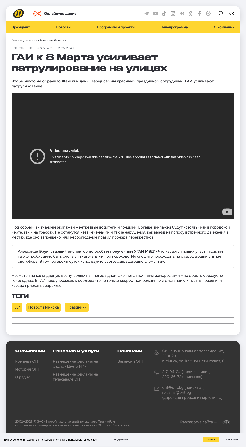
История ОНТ (27, 369)
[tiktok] (164, 13)
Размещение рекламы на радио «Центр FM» (75, 364)
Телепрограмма (174, 27)
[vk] (182, 13)
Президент (21, 27)
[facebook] (199, 13)
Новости (63, 27)
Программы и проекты (116, 27)
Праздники (76, 307)
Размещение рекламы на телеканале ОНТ (75, 377)
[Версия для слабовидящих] (231, 13)
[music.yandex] (208, 13)
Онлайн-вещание (60, 13)
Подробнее (121, 439)
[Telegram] (146, 13)
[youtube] (155, 13)
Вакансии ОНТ (130, 361)
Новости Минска (43, 307)
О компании (224, 27)
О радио (22, 377)
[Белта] (224, 422)
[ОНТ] (19, 13)
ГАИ (17, 307)
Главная (17, 40)
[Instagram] (173, 13)
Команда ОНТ (27, 361)
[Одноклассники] (190, 13)
